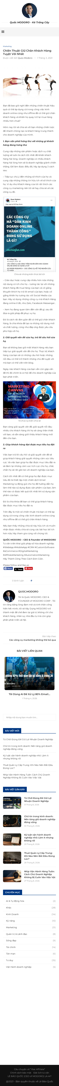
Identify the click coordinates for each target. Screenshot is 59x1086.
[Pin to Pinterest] (42, 580)
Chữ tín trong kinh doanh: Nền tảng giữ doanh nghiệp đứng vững (39, 819)
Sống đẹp (31, 940)
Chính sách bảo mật (20, 1072)
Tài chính (31, 947)
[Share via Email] (45, 580)
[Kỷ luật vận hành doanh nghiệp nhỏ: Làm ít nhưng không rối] (12, 839)
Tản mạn (31, 953)
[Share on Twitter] (39, 580)
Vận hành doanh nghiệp (31, 967)
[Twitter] (44, 31)
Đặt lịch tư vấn (41, 1072)
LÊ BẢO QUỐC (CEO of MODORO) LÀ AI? (29, 1076)
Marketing (7, 46)
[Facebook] (40, 31)
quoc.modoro (25, 58)
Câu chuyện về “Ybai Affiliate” (29, 1069)
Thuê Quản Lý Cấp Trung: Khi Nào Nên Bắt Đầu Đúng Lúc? (39, 856)
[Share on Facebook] (36, 580)
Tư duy (31, 960)
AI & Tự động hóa (31, 901)
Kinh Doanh (31, 914)
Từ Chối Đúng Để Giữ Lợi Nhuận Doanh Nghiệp (28, 739)
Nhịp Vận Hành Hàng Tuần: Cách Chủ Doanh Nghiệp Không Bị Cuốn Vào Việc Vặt (26, 776)
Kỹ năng (31, 920)
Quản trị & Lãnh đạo (31, 934)
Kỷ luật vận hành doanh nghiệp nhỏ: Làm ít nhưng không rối (38, 837)
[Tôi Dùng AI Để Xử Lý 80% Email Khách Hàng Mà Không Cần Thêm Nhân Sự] (29, 673)
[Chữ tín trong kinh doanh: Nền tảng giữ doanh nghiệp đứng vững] (12, 821)
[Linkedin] (50, 31)
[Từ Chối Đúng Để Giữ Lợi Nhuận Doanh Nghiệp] (12, 803)
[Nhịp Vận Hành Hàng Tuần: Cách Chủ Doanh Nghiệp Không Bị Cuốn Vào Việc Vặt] (12, 876)
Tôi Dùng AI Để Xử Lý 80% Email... (29, 694)
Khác (31, 907)
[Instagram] (47, 31)
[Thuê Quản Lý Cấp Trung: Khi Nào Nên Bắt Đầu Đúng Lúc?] (12, 858)
